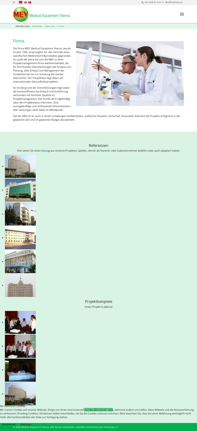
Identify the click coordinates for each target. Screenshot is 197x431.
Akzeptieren (9, 424)
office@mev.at (175, 2)
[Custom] (14, 2)
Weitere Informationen (90, 429)
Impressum (113, 429)
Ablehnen (26, 424)
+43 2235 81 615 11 (154, 2)
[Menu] (182, 14)
